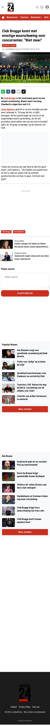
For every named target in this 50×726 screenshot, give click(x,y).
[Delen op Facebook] (8, 92)
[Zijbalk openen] (2, 7)
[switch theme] (42, 7)
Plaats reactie (25, 293)
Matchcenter (12, 17)
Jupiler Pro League (9, 45)
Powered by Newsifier (25, 721)
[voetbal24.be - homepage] (11, 7)
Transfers (24, 17)
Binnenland (35, 17)
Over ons (35, 707)
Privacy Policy (24, 707)
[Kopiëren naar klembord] (24, 92)
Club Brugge (10, 98)
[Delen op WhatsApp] (3, 92)
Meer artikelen (25, 409)
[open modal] (47, 7)
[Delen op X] (13, 92)
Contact (14, 707)
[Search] (37, 7)
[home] (3, 17)
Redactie (11, 49)
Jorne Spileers (8, 109)
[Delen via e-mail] (18, 92)
